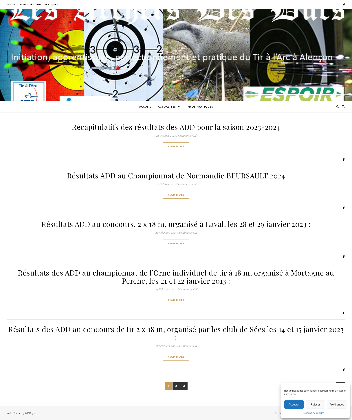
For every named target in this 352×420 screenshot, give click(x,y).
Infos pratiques (47, 4)
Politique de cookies (313, 412)
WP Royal (30, 413)
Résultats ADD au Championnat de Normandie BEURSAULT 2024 (176, 175)
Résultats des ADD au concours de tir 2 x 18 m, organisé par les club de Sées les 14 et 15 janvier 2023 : (176, 333)
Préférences (336, 404)
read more (176, 146)
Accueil (12, 4)
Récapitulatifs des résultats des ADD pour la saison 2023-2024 (176, 127)
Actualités (26, 4)
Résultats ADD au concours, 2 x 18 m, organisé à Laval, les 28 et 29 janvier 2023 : (176, 224)
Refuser (315, 404)
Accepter (294, 404)
